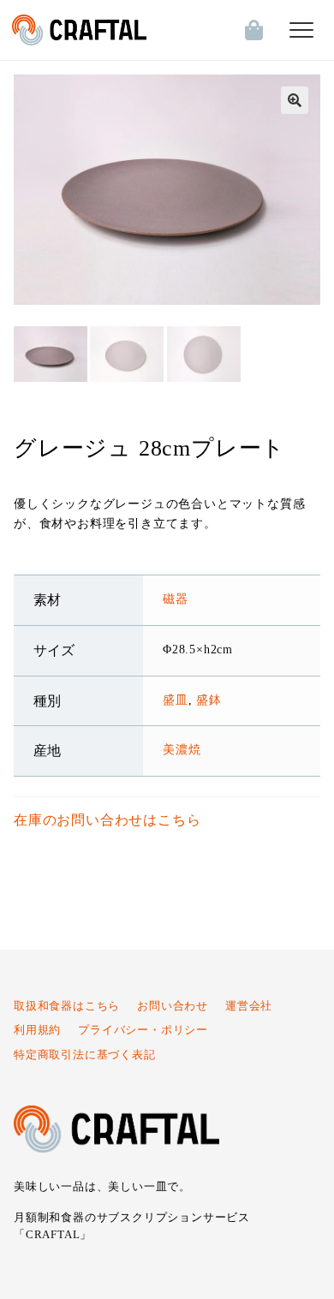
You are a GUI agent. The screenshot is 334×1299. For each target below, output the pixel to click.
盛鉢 (209, 699)
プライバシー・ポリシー (143, 1030)
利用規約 (37, 1030)
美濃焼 (181, 749)
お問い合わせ (172, 1006)
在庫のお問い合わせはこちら (107, 820)
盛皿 (175, 699)
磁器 (175, 598)
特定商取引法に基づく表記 (85, 1055)
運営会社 (248, 1006)
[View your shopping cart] (250, 30)
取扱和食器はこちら (67, 1006)
